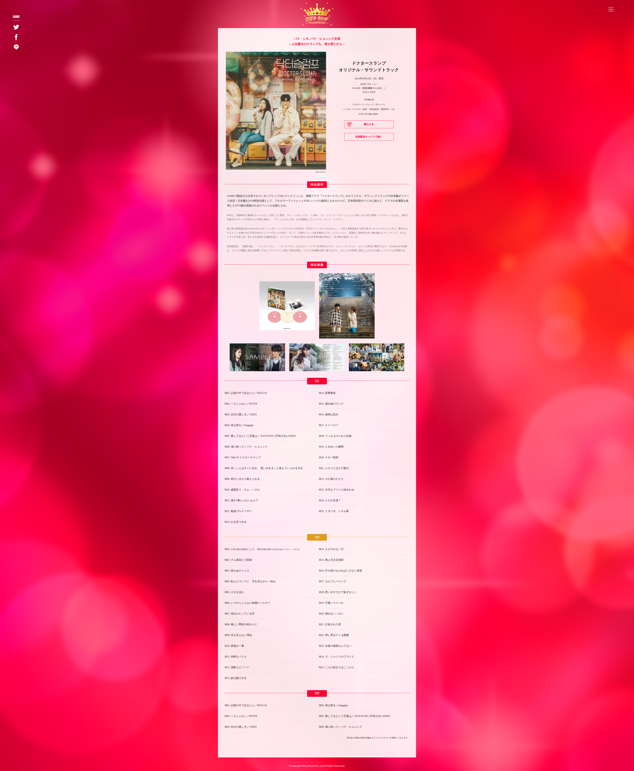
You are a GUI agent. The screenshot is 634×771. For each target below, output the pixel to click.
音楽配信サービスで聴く (369, 136)
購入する (369, 124)
